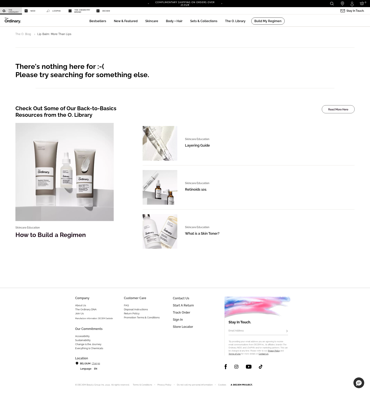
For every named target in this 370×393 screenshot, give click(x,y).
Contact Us (263, 354)
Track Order (181, 312)
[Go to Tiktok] (260, 367)
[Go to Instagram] (236, 367)
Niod (32, 11)
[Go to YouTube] (248, 367)
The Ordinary (13, 11)
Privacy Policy (274, 351)
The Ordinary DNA (86, 309)
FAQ (126, 305)
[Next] (222, 3)
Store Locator (183, 327)
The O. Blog (23, 34)
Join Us (79, 313)
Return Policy (132, 313)
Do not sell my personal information (195, 385)
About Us (80, 305)
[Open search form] (331, 3)
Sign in (178, 319)
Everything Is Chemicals (89, 348)
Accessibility (82, 336)
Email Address (236, 330)
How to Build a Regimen (50, 234)
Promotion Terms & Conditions (142, 317)
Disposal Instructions (136, 309)
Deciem (106, 11)
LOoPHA (56, 11)
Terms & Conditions (142, 385)
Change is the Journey (88, 344)
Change (96, 363)
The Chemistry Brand (82, 11)
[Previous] (148, 3)
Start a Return (183, 305)
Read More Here (338, 109)
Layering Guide (197, 145)
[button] (125, 21)
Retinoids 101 (195, 189)
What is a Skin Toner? (202, 233)
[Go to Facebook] (226, 367)
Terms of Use (235, 354)
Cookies (222, 385)
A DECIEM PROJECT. (241, 384)
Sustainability (83, 340)
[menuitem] (11, 10)
